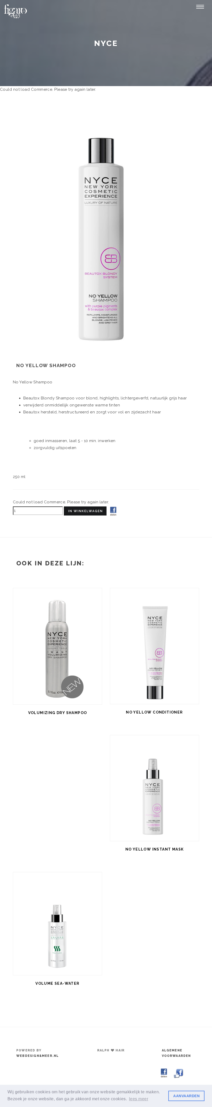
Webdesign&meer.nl (37, 1056)
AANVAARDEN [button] (186, 1096)
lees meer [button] (138, 1099)
